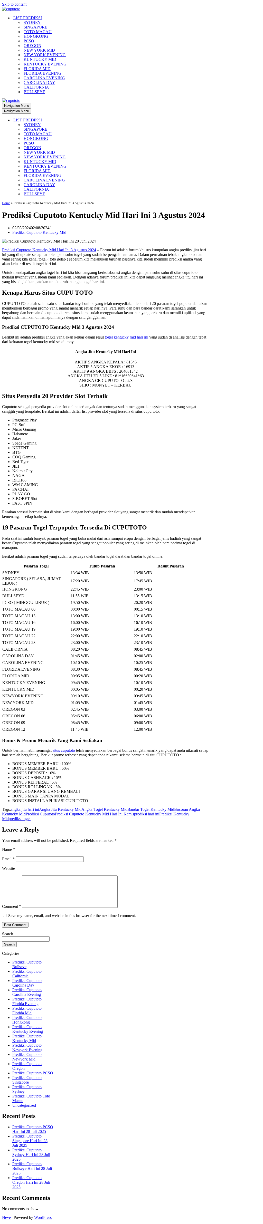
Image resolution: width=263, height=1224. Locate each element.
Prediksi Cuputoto (40, 814)
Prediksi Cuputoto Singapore (27, 1079)
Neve (6, 1217)
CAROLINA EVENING (44, 78)
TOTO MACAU (38, 32)
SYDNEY (32, 22)
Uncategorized (24, 1105)
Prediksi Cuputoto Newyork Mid (27, 1056)
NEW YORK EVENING (45, 55)
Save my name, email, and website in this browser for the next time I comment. (72, 915)
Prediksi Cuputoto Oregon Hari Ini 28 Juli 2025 (31, 1182)
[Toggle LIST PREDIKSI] (91, 120)
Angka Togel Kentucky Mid (104, 809)
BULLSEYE (34, 92)
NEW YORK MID (39, 50)
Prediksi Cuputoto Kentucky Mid (39, 232)
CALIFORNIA (36, 87)
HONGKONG (36, 36)
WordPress (43, 1217)
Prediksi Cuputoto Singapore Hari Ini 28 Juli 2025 (30, 1141)
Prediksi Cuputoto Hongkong (27, 1019)
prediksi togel (20, 818)
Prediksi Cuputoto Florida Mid (27, 1010)
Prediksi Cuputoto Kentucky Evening (27, 1029)
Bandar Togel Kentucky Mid (150, 809)
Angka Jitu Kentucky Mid (60, 809)
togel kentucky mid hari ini (126, 337)
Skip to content (14, 4)
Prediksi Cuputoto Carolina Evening (27, 992)
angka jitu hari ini (25, 809)
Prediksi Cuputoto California (27, 973)
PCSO (29, 41)
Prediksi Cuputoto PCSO (32, 1073)
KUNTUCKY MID (40, 59)
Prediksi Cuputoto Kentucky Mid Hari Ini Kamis (94, 814)
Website (8, 868)
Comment (11, 906)
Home (6, 203)
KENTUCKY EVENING (45, 64)
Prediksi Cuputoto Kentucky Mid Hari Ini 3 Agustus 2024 (49, 250)
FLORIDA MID (37, 68)
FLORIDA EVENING (42, 73)
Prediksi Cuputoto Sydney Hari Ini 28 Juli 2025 (31, 1154)
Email (8, 859)
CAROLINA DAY (39, 82)
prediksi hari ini (146, 814)
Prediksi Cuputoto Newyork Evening (27, 1047)
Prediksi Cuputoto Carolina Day (27, 982)
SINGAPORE (35, 27)
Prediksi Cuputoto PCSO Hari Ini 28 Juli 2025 (32, 1129)
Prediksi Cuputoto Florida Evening (27, 1001)
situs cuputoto (64, 750)
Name (8, 849)
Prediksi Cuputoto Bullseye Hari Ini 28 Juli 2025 (32, 1168)
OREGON (32, 45)
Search (7, 934)
